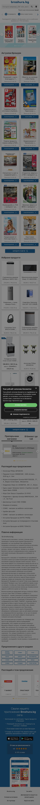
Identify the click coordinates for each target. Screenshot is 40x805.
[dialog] (20, 402)
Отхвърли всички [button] (20, 410)
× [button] (36, 388)
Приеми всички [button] (20, 405)
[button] (20, 414)
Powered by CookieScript (30, 417)
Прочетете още (17, 401)
